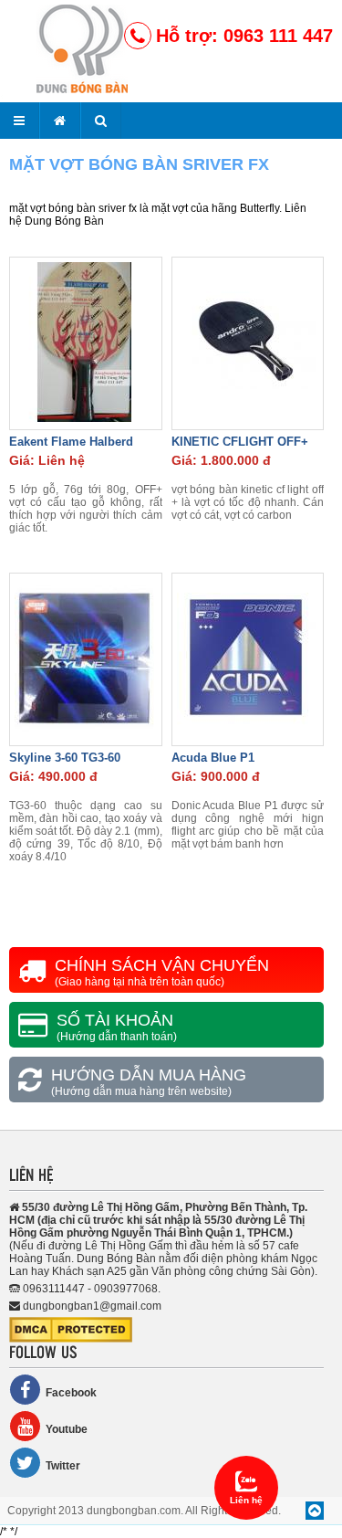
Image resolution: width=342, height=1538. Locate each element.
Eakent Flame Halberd (71, 441)
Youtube (67, 1429)
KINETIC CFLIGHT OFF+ (239, 441)
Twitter (63, 1465)
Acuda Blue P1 (212, 757)
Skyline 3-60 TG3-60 (64, 757)
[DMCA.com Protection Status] (70, 1339)
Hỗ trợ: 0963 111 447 (244, 36)
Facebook (71, 1392)
